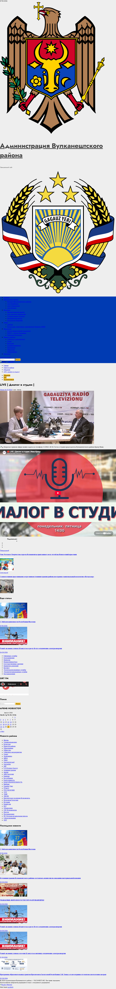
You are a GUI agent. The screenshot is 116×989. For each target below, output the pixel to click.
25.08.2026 (4, 882)
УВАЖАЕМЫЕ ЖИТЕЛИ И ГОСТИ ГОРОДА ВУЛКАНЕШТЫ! (22, 900)
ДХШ (5, 794)
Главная (6, 298)
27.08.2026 (3, 626)
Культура (7, 310)
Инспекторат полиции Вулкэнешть (17, 798)
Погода (6, 812)
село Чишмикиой (13, 306)
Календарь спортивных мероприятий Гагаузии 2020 (26, 327)
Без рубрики (8, 778)
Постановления (9, 674)
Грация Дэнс (8, 786)
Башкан (7, 776)
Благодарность (9, 780)
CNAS (6, 760)
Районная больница (14, 335)
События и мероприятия (16, 339)
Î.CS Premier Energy (11, 768)
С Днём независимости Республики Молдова (17, 622)
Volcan (2, 390)
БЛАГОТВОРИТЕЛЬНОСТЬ (13, 782)
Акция (6, 772)
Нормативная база (10, 662)
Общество (11, 350)
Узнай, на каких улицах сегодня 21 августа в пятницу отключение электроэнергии (33, 953)
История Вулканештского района (19, 302)
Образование (12, 352)
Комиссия (7, 804)
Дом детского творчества (16, 314)
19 (6, 724)
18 (3, 724)
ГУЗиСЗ (6, 788)
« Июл (2, 731)
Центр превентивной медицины (19, 331)
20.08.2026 (4, 978)
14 (11, 722)
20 (8, 724)
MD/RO (11, 362)
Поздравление (9, 814)
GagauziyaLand (9, 762)
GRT (5, 377)
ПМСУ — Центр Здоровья (16, 333)
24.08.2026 (4, 652)
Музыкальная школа (14, 318)
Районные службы (10, 656)
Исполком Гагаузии (11, 800)
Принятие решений (11, 666)
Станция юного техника (16, 316)
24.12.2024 (8, 390)
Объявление (8, 808)
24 (1, 727)
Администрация (9, 380)
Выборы (6, 784)
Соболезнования (10, 818)
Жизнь (6, 740)
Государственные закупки (13, 664)
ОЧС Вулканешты (10, 810)
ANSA (6, 758)
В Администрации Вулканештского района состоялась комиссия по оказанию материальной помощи (40, 878)
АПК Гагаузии (9, 774)
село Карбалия (12, 304)
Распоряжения (9, 658)
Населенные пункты (11, 300)
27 (8, 727)
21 (11, 724)
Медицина (7, 329)
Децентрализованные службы (15, 670)
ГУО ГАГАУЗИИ (9, 790)
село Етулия (11, 308)
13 (8, 722)
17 (1, 724)
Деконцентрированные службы (15, 672)
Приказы (7, 660)
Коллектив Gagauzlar (15, 320)
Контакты (7, 354)
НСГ (5, 806)
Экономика (11, 348)
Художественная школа (16, 312)
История (7, 802)
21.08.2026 (3, 957)
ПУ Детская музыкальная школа (16, 816)
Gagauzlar (7, 764)
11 (3, 722)
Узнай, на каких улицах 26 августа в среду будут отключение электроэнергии (31, 648)
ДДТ (5, 792)
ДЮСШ (10, 325)
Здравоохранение (14, 346)
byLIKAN (10, 987)
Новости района (9, 337)
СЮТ (5, 820)
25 (3, 727)
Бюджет (7, 668)
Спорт (6, 323)
